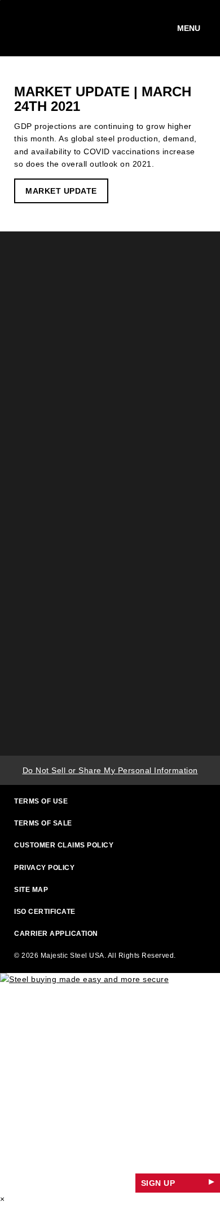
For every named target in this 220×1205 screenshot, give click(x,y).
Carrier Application (56, 934)
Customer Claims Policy (63, 845)
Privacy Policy (44, 868)
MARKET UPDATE (61, 190)
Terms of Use (41, 801)
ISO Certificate (45, 912)
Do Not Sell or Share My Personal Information (110, 770)
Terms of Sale (43, 823)
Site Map (31, 890)
